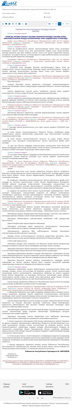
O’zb (63, 23)
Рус (53, 23)
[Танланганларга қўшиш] (3, 23)
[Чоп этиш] (26, 23)
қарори (27, 107)
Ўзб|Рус (68, 23)
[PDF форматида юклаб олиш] (22, 23)
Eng (56, 23)
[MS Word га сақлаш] (19, 23)
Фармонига (12, 203)
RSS (67, 384)
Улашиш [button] (48, 17)
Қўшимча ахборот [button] (8, 17)
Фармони (17, 43)
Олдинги (11, 33)
